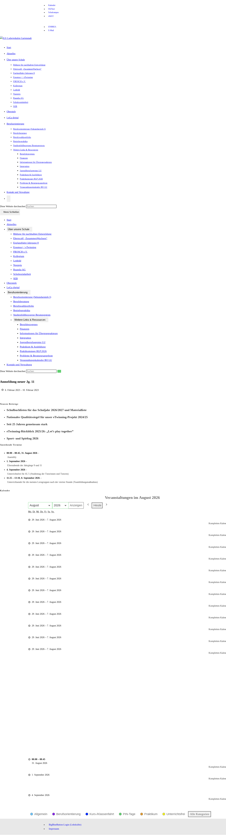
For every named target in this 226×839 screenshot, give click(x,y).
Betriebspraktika (21, 310)
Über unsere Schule (18, 229)
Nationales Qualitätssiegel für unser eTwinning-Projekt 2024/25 (47, 417)
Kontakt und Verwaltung (19, 364)
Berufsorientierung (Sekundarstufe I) (32, 297)
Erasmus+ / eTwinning (24, 247)
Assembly (11, 457)
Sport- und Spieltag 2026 (22, 438)
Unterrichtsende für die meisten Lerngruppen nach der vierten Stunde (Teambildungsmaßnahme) (52, 482)
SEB (15, 278)
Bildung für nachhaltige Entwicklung (32, 234)
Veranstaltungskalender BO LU (36, 360)
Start (9, 220)
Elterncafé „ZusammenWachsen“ (30, 238)
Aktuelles (11, 224)
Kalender (5, 490)
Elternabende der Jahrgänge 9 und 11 (24, 465)
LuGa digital (13, 287)
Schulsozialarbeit (22, 274)
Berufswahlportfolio (23, 306)
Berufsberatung (21, 301)
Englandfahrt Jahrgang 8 (26, 243)
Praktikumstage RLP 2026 (33, 351)
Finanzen (24, 329)
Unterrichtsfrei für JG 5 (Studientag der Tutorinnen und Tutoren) (38, 474)
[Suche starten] (59, 371)
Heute (97, 505)
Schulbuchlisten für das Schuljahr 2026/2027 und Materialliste (47, 410)
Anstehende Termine (11, 445)
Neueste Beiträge (9, 404)
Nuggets (17, 265)
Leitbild (17, 260)
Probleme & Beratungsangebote (36, 355)
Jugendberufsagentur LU (32, 342)
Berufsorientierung (17, 292)
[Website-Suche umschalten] (9, 198)
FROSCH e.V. (20, 251)
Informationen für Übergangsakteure (39, 333)
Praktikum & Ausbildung (33, 346)
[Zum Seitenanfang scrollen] (1, 837)
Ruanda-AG (19, 269)
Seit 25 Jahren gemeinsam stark (27, 424)
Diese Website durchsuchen (13, 206)
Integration (25, 337)
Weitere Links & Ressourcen (29, 319)
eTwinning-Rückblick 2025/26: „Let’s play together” (40, 431)
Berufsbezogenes (29, 324)
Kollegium (18, 256)
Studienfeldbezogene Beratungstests (31, 315)
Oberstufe (12, 283)
